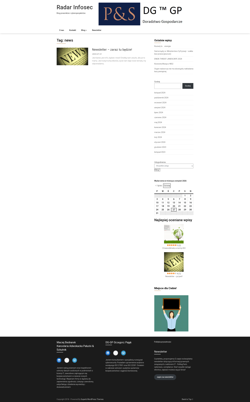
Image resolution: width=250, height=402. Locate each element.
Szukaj (157, 82)
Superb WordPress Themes (92, 399)
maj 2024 (158, 122)
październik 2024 (161, 98)
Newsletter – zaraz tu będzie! (112, 49)
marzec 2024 (159, 132)
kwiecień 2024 (160, 127)
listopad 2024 (159, 93)
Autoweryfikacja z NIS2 (163, 64)
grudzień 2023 (160, 147)
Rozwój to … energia (162, 46)
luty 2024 (158, 137)
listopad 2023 (159, 152)
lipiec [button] (159, 185)
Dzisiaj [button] (167, 185)
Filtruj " (157, 170)
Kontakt (72, 30)
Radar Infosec (75, 7)
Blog (83, 30)
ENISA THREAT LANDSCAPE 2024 (168, 59)
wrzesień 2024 (160, 103)
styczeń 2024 (159, 142)
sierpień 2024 (159, 107)
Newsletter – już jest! (173, 276)
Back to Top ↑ (187, 399)
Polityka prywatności (162, 342)
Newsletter (96, 30)
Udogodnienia (160, 162)
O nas (61, 30)
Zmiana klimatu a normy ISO (174, 248)
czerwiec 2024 (160, 117)
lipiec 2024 (158, 112)
